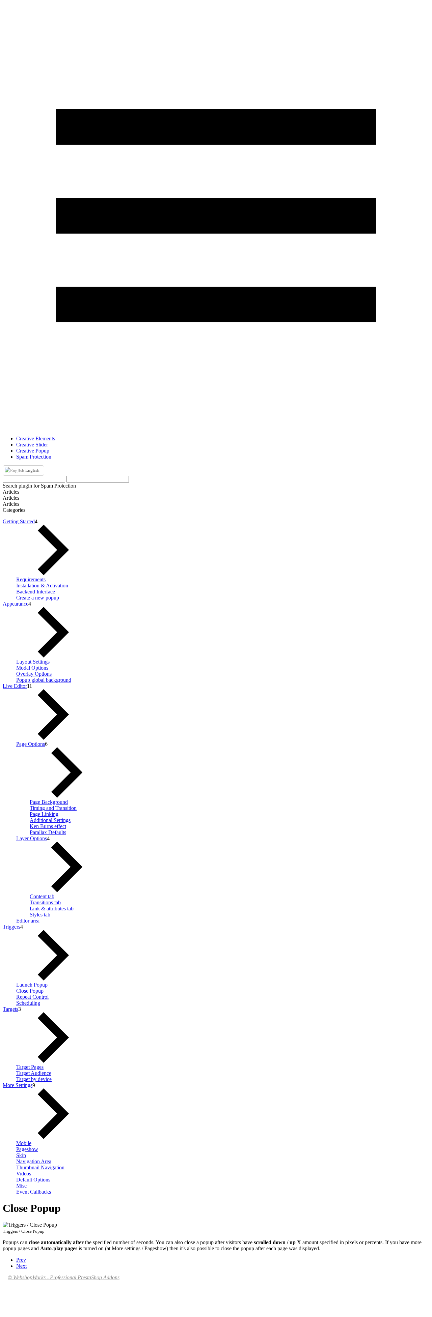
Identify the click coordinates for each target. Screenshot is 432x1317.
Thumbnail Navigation (40, 1167)
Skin (21, 1155)
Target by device (34, 1079)
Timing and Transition (53, 808)
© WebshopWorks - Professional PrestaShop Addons (63, 1277)
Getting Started (19, 521)
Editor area (27, 921)
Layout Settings (33, 662)
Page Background (49, 802)
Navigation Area (33, 1161)
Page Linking (44, 814)
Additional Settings (50, 820)
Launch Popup (32, 985)
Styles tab (40, 914)
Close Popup (30, 991)
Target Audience (33, 1073)
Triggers (11, 927)
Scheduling (28, 1003)
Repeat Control (32, 997)
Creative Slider (32, 444)
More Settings (17, 1085)
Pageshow (27, 1149)
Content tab (42, 896)
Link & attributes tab (52, 908)
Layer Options (31, 838)
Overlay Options (34, 674)
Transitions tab (45, 902)
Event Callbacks (33, 1192)
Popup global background (43, 680)
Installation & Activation (42, 585)
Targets (10, 1009)
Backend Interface (35, 591)
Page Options (30, 744)
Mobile (23, 1143)
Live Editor (15, 686)
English (31, 470)
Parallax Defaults (48, 832)
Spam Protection (33, 457)
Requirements (31, 579)
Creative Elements (35, 438)
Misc (21, 1186)
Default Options (33, 1179)
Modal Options (32, 668)
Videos (23, 1173)
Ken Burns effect (48, 826)
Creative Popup (32, 450)
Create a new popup (37, 598)
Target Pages (30, 1067)
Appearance (15, 604)
